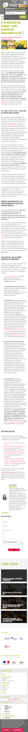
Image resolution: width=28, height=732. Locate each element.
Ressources (4, 689)
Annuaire (4, 690)
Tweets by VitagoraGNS (14, 699)
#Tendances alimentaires (7, 39)
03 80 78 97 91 (7, 711)
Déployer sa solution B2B (8, 680)
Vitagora (4, 674)
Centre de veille (5, 685)
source (8, 170)
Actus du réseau (6, 688)
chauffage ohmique (10, 276)
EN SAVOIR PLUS (18, 730)
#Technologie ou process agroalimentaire (11, 37)
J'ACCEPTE (6, 730)
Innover (3, 679)
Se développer (5, 678)
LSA (22, 67)
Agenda (3, 686)
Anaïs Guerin (13, 487)
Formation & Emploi (6, 683)
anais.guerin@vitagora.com (8, 472)
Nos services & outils (6, 677)
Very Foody (4, 102)
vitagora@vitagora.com (10, 716)
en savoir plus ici (13, 124)
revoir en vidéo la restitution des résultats (15, 422)
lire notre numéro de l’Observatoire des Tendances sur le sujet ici (15, 329)
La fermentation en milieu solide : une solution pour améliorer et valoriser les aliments (14, 453)
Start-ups (4, 692)
